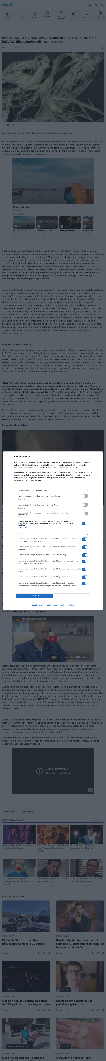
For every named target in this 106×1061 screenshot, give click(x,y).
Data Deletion (37, 605)
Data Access (52, 605)
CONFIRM (34, 596)
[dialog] (53, 530)
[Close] (97, 456)
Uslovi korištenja (67, 605)
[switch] (85, 496)
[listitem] (53, 490)
